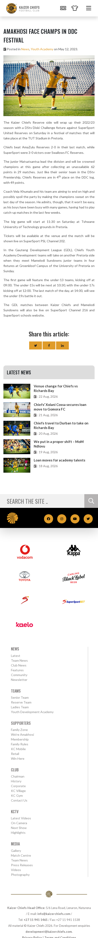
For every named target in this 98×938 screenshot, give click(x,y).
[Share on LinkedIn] (62, 345)
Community (19, 675)
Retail (15, 754)
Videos (16, 870)
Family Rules (19, 744)
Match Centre (21, 855)
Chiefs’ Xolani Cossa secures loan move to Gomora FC (60, 406)
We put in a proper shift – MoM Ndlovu (59, 444)
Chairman (17, 776)
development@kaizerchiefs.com (49, 931)
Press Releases (22, 865)
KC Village (18, 791)
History (16, 781)
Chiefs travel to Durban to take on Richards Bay (61, 425)
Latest (15, 656)
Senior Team (20, 697)
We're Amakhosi (22, 734)
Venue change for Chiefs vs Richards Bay (56, 388)
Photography (20, 875)
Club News (18, 665)
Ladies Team (20, 707)
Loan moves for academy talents (59, 460)
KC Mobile (18, 749)
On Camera (19, 823)
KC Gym (17, 795)
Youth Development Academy (32, 712)
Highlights (18, 832)
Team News (19, 660)
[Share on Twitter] (35, 345)
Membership (20, 739)
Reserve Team (21, 702)
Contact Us (19, 800)
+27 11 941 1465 (36, 920)
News (25, 49)
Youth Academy (42, 49)
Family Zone (19, 730)
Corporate (18, 786)
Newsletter (19, 680)
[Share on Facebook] (49, 345)
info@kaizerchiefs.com (53, 914)
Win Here (17, 758)
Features (17, 670)
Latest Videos (21, 818)
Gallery (16, 851)
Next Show (19, 828)
